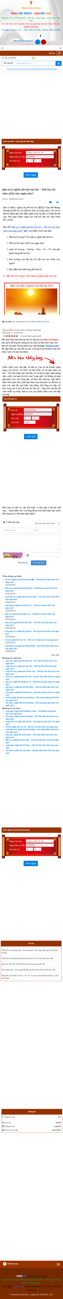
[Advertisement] (31, 107)
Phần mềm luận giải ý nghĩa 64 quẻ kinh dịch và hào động (24, 950)
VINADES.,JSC (46, 1280)
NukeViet (24, 1280)
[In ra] (56, 202)
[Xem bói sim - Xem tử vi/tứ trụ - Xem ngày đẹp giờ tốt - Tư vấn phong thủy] (31, 3)
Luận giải (31, 436)
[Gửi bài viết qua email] (49, 202)
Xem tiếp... (56, 655)
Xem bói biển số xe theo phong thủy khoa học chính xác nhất (25, 964)
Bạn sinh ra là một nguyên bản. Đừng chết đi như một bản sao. (32, 69)
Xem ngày (30, 175)
